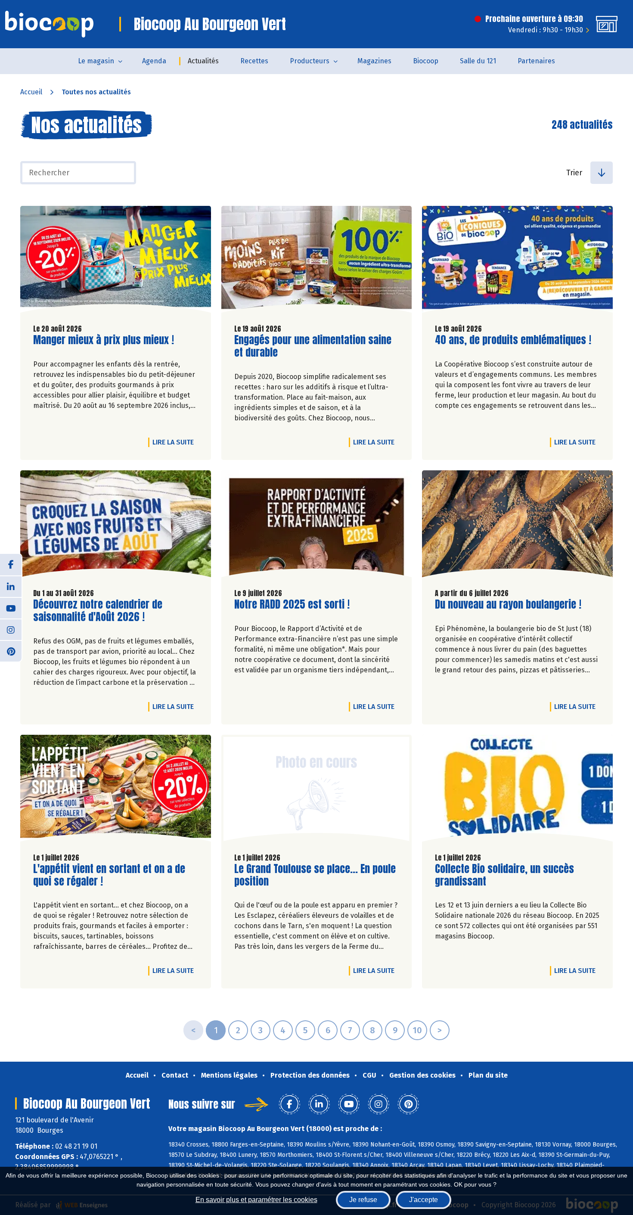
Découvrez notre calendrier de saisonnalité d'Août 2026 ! (97, 610)
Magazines (374, 61)
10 (417, 1030)
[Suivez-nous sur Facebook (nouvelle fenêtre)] (11, 564)
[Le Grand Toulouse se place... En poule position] (316, 790)
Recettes (254, 61)
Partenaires (536, 61)
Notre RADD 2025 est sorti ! (292, 604)
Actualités (203, 61)
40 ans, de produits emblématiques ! (513, 340)
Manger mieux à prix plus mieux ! (103, 340)
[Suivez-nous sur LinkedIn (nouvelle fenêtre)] (11, 586)
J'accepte (423, 1199)
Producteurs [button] (309, 61)
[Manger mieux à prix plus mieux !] (115, 261)
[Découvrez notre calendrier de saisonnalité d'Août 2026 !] (115, 525)
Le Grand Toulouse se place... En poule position (315, 875)
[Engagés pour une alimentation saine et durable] (316, 261)
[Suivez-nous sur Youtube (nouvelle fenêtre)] (11, 607)
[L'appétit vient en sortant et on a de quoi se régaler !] (115, 790)
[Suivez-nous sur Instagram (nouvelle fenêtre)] (11, 629)
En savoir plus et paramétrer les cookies (256, 1199)
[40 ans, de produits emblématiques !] (517, 261)
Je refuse (363, 1199)
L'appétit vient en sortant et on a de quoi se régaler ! (109, 875)
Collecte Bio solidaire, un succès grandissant (504, 875)
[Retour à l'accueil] (49, 24)
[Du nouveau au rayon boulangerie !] (517, 525)
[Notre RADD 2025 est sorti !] (316, 525)
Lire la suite (175, 442)
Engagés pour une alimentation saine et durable (312, 346)
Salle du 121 (478, 61)
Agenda (154, 61)
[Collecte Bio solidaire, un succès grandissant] (517, 790)
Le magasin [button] (96, 61)
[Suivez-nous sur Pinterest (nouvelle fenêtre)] (11, 651)
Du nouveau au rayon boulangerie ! (508, 604)
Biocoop (425, 61)
